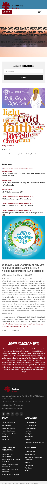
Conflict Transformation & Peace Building (10, 465)
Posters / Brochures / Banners (34, 442)
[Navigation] (40, 12)
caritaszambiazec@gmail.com (12, 405)
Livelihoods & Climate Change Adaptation (11, 460)
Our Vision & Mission (8, 428)
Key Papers (28, 434)
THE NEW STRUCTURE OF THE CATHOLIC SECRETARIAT (17, 206)
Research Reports (30, 428)
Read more (5, 158)
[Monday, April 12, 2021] (23, 116)
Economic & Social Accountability (8, 455)
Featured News (30, 454)
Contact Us (5, 439)
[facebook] (3, 414)
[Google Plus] (12, 414)
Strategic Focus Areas (9, 434)
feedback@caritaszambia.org (12, 408)
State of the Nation (31, 425)
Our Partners (5, 436)
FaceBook (28, 468)
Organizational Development (11, 474)
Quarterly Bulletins (30, 422)
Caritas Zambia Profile (8, 422)
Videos (27, 462)
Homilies (28, 431)
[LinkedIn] (21, 414)
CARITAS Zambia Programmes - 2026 (12, 192)
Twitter (27, 471)
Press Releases (7, 171)
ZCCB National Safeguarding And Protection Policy (16, 199)
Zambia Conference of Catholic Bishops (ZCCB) (18, 196)
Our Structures (6, 425)
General (27, 439)
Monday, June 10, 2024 (8, 146)
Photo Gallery (29, 465)
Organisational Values (8, 431)
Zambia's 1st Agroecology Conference (33, 458)
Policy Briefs (29, 436)
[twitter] (8, 414)
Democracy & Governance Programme (10, 470)
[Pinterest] (17, 414)
